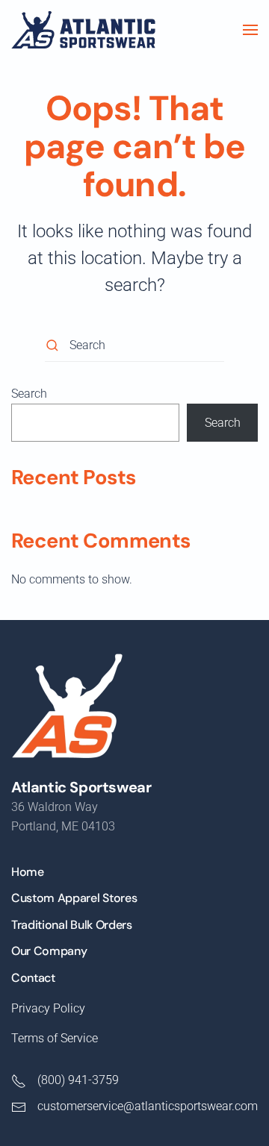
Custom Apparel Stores (74, 898)
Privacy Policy (48, 1008)
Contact (33, 978)
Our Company (49, 951)
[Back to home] (83, 30)
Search (29, 393)
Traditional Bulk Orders (71, 925)
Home (27, 872)
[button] (250, 30)
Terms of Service (54, 1038)
